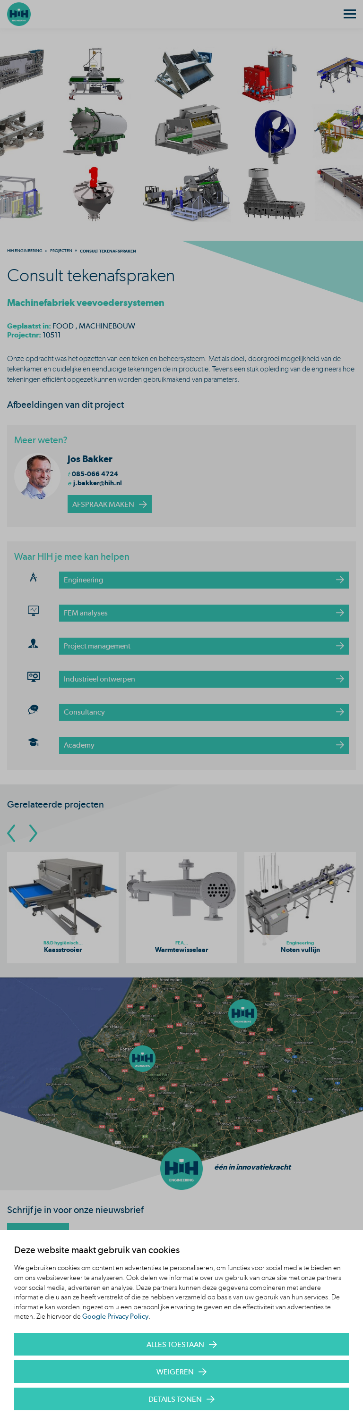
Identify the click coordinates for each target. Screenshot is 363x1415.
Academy (79, 745)
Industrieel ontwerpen (99, 678)
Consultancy (84, 712)
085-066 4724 (95, 474)
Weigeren (175, 1371)
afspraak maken (103, 504)
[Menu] (350, 14)
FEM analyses (86, 612)
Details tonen (175, 1399)
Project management (97, 645)
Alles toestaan (175, 1344)
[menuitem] (25, 250)
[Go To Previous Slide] (11, 833)
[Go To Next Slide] (33, 833)
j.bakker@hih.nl (97, 483)
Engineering (83, 579)
